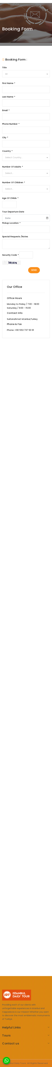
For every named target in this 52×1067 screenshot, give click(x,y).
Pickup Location (11, 223)
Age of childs (10, 198)
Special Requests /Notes (15, 236)
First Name (8, 83)
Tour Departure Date (13, 211)
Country (7, 151)
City (5, 137)
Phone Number (10, 123)
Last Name (8, 96)
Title (4, 67)
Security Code (10, 255)
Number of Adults (12, 166)
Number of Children (13, 182)
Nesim (16, 437)
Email (5, 110)
